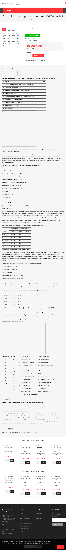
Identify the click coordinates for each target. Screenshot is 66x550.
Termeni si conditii (24, 526)
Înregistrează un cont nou (16, 432)
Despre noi (22, 513)
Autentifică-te (5, 432)
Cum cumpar (23, 516)
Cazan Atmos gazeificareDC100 (9, 450)
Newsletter (38, 518)
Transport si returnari (25, 518)
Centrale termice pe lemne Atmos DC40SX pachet (35, 19)
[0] (64, 4)
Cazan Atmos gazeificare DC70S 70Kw (25, 453)
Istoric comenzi (39, 516)
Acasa (21, 19)
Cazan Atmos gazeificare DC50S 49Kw (40, 453)
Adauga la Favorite (30, 60)
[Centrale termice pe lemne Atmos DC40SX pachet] (11, 29)
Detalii (11, 460)
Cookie (48, 543)
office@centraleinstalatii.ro (8, 533)
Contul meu (39, 513)
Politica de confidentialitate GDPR (37, 543)
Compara (42, 60)
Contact (38, 521)
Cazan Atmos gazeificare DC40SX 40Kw (56, 453)
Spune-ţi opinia (41, 28)
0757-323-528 (5, 529)
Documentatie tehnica (10, 69)
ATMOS (33, 38)
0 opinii (34, 28)
